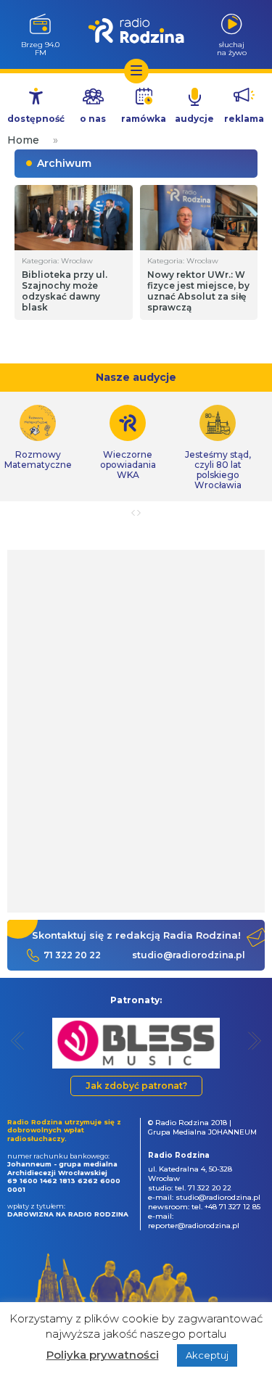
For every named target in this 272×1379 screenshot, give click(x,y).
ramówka (143, 118)
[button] (17, 1040)
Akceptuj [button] (207, 1355)
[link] (128, 442)
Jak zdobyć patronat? (136, 1085)
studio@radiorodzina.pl (188, 955)
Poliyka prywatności (102, 1355)
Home (23, 140)
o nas (93, 118)
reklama (244, 118)
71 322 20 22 (72, 955)
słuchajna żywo (232, 48)
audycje (194, 118)
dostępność (36, 118)
